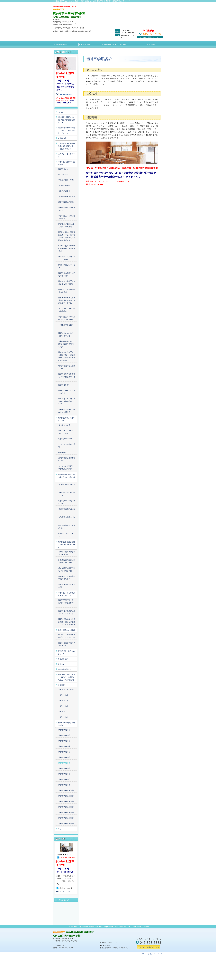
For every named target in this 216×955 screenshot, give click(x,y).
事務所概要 (137, 926)
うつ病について (64, 425)
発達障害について (65, 452)
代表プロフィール (125, 926)
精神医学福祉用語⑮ (66, 807)
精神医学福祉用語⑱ (66, 823)
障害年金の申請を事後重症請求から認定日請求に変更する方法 (66, 300)
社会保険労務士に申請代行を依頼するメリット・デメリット (66, 130)
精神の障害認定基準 (66, 202)
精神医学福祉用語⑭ (66, 801)
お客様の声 (62, 138)
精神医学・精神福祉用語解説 (66, 724)
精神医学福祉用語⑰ (66, 818)
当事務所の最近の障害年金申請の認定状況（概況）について (66, 146)
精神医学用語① (64, 730)
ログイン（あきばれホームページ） (152, 954)
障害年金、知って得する (66, 155)
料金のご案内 (85, 44)
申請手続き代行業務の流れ (108, 926)
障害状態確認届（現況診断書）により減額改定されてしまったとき (66, 621)
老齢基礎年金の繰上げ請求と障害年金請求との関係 (66, 344)
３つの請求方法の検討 (66, 196)
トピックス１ (63, 717)
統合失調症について (66, 439)
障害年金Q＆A (63, 385)
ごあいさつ (82, 926)
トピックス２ (63, 711)
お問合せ (152, 44)
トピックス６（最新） (66, 689)
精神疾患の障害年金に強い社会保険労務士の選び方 (66, 119)
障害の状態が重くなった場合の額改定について (66, 602)
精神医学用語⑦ (64, 763)
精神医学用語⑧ (64, 768)
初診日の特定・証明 (66, 180)
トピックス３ (63, 706)
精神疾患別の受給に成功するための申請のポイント (66, 477)
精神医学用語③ (64, 741)
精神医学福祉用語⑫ (66, 790)
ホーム (60, 112)
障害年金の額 (63, 174)
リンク (60, 829)
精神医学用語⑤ (64, 752)
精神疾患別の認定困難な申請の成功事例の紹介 (66, 544)
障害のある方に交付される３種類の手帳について (66, 401)
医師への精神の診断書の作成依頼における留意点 (66, 248)
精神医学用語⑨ (64, 774)
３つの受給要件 (64, 185)
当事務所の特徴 (61, 44)
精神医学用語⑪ (64, 785)
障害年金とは (63, 169)
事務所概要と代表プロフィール (115, 44)
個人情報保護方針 (64, 669)
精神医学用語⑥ (64, 757)
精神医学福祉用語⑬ (66, 796)
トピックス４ (63, 700)
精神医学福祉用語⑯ (66, 812)
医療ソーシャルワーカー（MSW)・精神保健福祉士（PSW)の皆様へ (67, 677)
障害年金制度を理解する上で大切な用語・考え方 (66, 376)
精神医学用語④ (64, 746)
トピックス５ (63, 695)
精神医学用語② (64, 735)
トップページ (72, 926)
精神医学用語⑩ (64, 779)
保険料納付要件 (64, 191)
